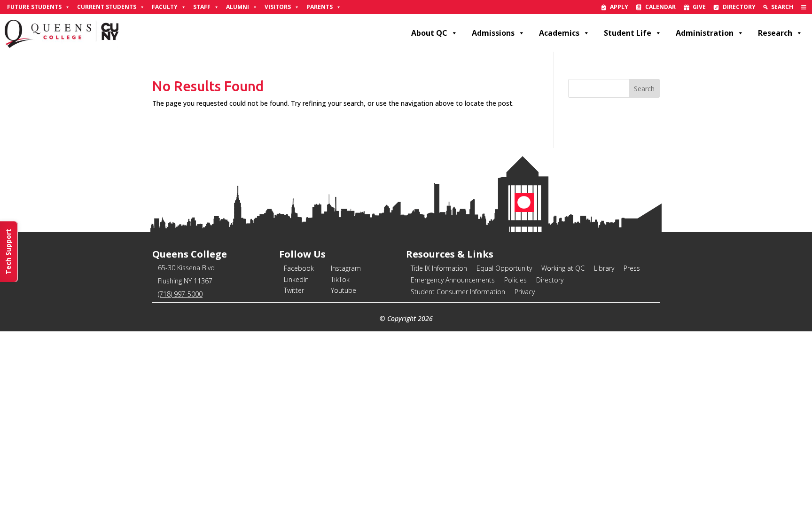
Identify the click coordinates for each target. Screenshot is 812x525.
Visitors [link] (278, 7)
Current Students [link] (106, 7)
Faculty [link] (165, 7)
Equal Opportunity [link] (504, 268)
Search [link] (782, 7)
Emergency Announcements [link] (453, 279)
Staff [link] (202, 7)
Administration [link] (705, 33)
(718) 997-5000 (180, 294)
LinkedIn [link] (296, 279)
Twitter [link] (294, 290)
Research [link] (775, 33)
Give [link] (699, 7)
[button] (644, 88)
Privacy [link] (525, 291)
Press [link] (632, 268)
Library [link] (604, 268)
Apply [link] (619, 7)
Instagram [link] (346, 268)
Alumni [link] (237, 7)
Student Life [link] (627, 33)
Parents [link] (319, 7)
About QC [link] (429, 33)
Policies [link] (515, 279)
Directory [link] (739, 7)
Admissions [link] (493, 33)
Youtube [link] (343, 290)
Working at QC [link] (563, 268)
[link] (804, 7)
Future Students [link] (34, 7)
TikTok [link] (340, 279)
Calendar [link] (660, 7)
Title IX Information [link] (439, 268)
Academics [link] (559, 33)
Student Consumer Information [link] (458, 291)
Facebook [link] (299, 268)
